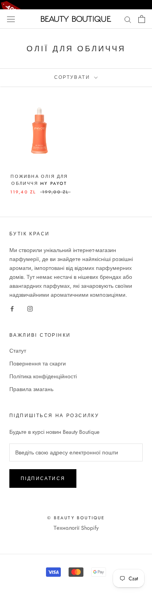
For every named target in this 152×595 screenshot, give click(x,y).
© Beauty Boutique (75, 518)
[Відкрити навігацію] (11, 19)
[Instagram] (30, 308)
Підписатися (43, 478)
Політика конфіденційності (43, 376)
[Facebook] (12, 308)
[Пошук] (127, 19)
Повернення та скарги (37, 363)
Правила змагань (31, 389)
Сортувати (73, 77)
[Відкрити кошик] (141, 19)
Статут (17, 351)
